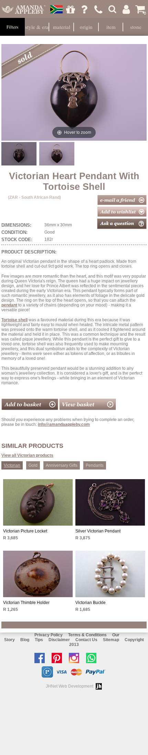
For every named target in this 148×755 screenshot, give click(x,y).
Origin (86, 26)
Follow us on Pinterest (58, 658)
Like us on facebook (41, 658)
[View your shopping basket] (87, 408)
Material (61, 26)
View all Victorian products (27, 455)
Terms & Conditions (87, 635)
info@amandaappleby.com (64, 424)
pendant (9, 305)
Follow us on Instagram (76, 658)
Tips (39, 639)
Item (111, 26)
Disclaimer (59, 639)
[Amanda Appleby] (23, 9)
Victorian (12, 465)
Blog (24, 639)
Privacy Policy (48, 635)
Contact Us (86, 639)
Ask (84, 9)
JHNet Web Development (69, 686)
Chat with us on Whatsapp (93, 658)
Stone (135, 26)
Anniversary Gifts (61, 465)
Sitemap (111, 639)
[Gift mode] (70, 9)
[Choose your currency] (56, 9)
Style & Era (37, 26)
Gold (33, 465)
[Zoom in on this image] (18, 153)
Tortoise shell (14, 319)
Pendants (95, 465)
